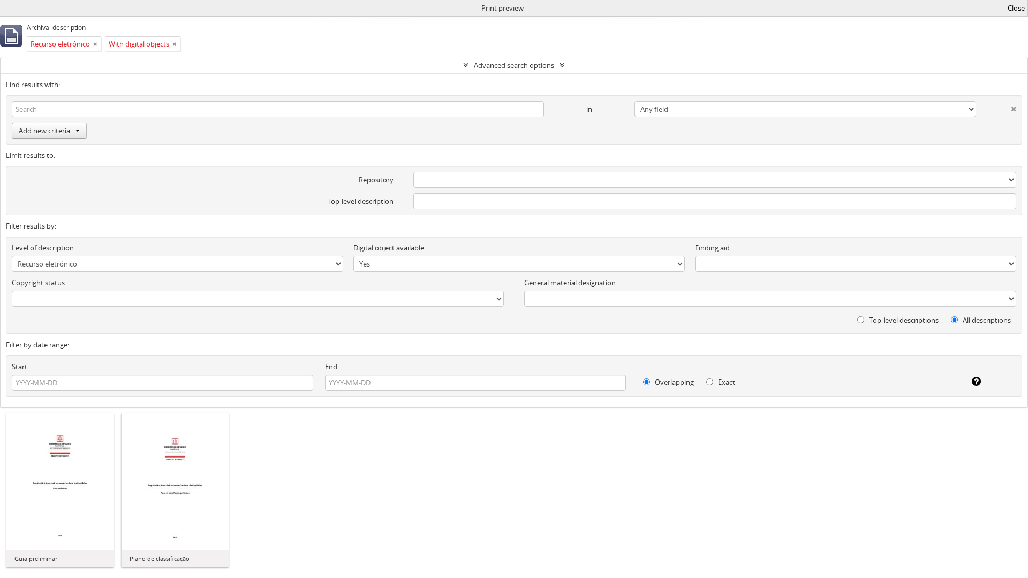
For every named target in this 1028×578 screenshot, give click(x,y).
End (331, 366)
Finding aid (712, 248)
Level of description (43, 248)
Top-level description (360, 201)
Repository (376, 180)
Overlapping (673, 382)
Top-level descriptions (903, 320)
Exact (725, 382)
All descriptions (986, 320)
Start (19, 366)
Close (1016, 8)
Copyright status (38, 282)
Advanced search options (514, 65)
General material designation (570, 282)
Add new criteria (44, 130)
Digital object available (388, 248)
